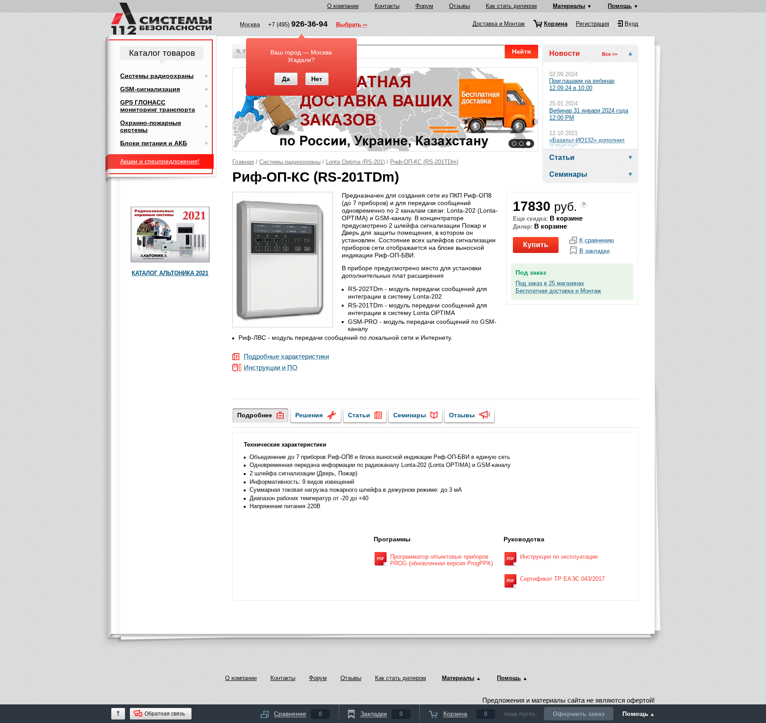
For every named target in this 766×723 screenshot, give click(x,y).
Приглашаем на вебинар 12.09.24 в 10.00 (581, 84)
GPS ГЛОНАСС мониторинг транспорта (157, 106)
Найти (521, 51)
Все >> (609, 54)
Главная (243, 162)
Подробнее (254, 415)
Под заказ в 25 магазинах (550, 283)
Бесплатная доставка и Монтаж (558, 291)
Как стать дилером (511, 6)
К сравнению (596, 240)
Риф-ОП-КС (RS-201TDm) (424, 162)
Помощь (620, 6)
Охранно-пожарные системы (150, 126)
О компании (343, 6)
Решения (309, 415)
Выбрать (348, 25)
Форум (424, 6)
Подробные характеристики (286, 357)
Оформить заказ (579, 713)
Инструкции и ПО (270, 368)
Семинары (409, 415)
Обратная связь (165, 714)
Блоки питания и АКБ (153, 143)
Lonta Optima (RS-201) (355, 162)
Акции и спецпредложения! (159, 161)
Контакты (387, 6)
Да (286, 78)
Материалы (569, 6)
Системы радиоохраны (289, 162)
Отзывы (459, 6)
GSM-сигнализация (150, 89)
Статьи (359, 415)
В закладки (594, 251)
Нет (316, 78)
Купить (535, 245)
